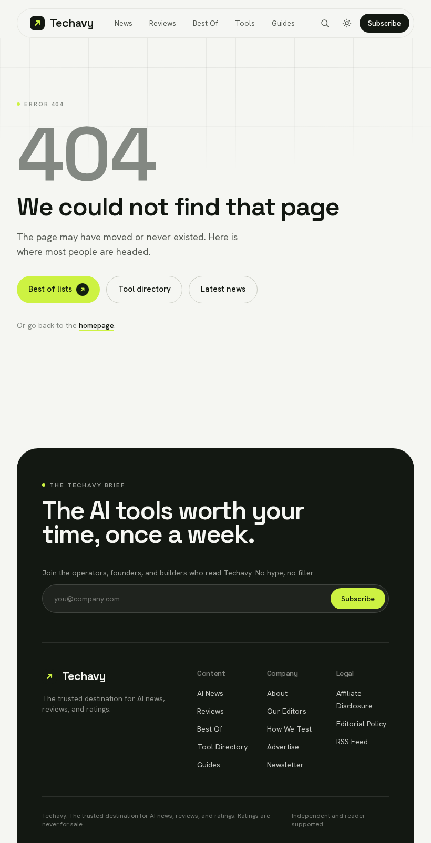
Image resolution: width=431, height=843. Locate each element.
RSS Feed (352, 741)
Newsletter (285, 764)
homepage (96, 325)
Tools (245, 23)
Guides (283, 23)
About (277, 693)
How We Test (289, 729)
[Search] (324, 23)
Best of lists (50, 289)
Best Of (205, 23)
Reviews (162, 23)
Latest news (223, 289)
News (123, 23)
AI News (210, 693)
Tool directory (144, 289)
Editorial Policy (361, 723)
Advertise (283, 747)
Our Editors (286, 711)
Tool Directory (222, 747)
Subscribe (384, 23)
